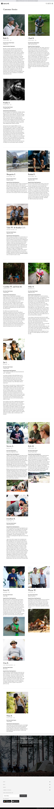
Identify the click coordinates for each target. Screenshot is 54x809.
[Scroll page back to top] (51, 806)
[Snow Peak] (5, 3)
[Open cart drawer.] (50, 3)
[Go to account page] (48, 3)
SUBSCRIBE (23, 795)
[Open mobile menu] (52, 3)
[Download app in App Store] (15, 801)
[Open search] (46, 3)
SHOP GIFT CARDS (27, 745)
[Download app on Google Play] (7, 801)
